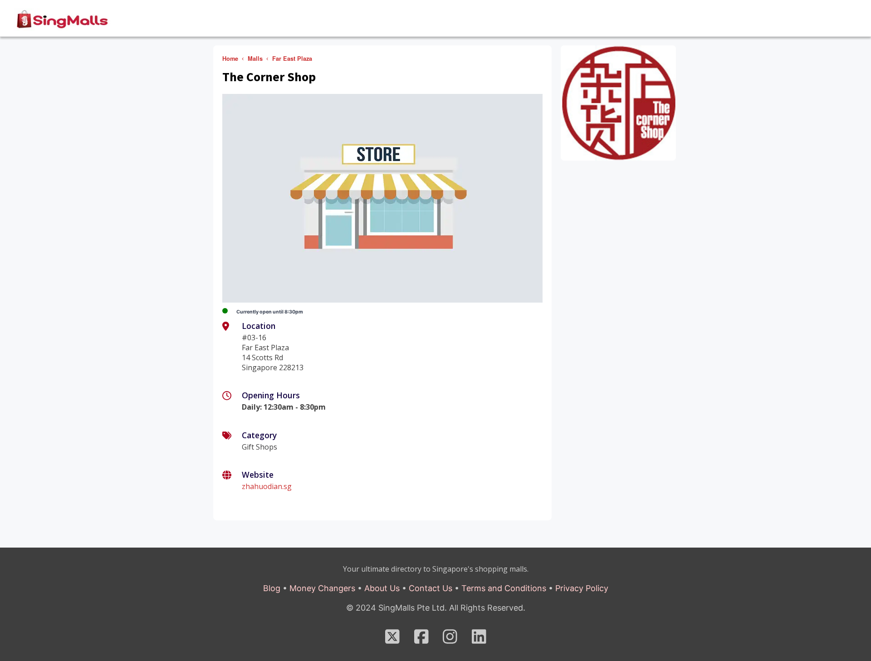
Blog (271, 588)
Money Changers (322, 588)
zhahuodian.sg (267, 486)
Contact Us (430, 588)
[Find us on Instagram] (450, 640)
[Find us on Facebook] (421, 640)
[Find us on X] (392, 640)
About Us (382, 588)
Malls (255, 58)
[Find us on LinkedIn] (479, 640)
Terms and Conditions (503, 588)
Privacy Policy (581, 588)
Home (230, 58)
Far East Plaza (292, 58)
